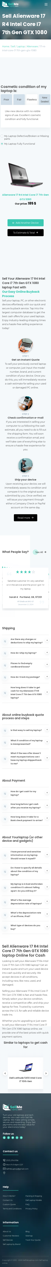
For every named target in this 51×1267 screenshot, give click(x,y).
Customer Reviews (11, 1236)
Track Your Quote (33, 1240)
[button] (8, 585)
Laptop (21, 46)
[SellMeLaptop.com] (10, 6)
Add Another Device (27, 222)
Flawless (32, 99)
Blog (27, 1231)
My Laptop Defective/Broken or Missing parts (26, 137)
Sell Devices (8, 1240)
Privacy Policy (32, 1208)
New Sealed (45, 99)
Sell (13, 46)
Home (5, 46)
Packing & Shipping (34, 1196)
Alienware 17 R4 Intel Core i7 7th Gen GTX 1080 (25, 197)
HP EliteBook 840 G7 (25, 601)
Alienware (32, 46)
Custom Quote (9, 1204)
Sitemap (29, 1236)
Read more (24, 517)
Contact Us (7, 1200)
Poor (6, 99)
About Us (7, 1231)
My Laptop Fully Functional (19, 143)
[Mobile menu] (46, 4)
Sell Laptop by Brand (11, 1244)
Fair (19, 99)
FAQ (27, 1204)
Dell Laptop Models (34, 1200)
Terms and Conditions (12, 1208)
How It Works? (9, 1196)
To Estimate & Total (24, 232)
